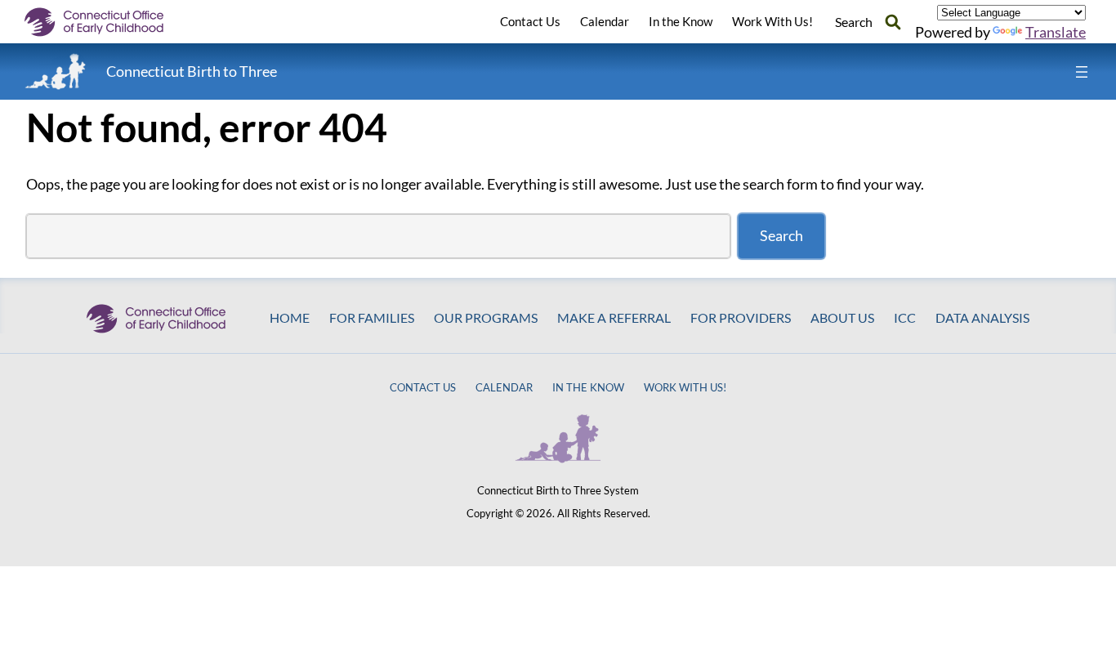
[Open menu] (1081, 72)
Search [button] (854, 21)
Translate (1055, 32)
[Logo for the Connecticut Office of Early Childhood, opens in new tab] (106, 22)
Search (781, 235)
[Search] (893, 22)
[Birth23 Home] (56, 71)
